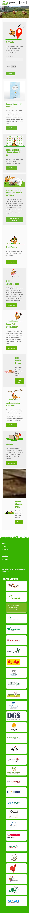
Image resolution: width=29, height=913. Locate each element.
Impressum (5, 546)
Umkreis (8, 66)
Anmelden (5, 556)
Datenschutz (5, 549)
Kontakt (4, 543)
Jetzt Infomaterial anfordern (14, 220)
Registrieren (5, 559)
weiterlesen (11, 128)
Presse (19, 522)
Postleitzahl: (9, 57)
